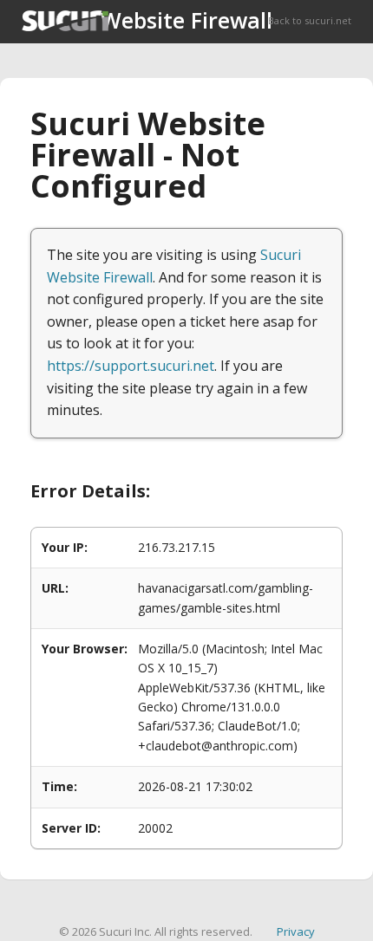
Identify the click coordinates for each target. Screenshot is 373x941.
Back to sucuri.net (309, 20)
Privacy (296, 931)
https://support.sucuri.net (130, 365)
